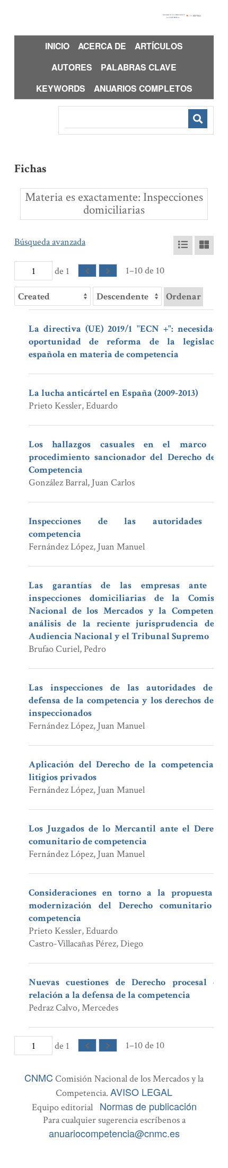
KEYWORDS (60, 88)
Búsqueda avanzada (49, 242)
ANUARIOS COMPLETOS (143, 88)
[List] (182, 245)
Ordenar (183, 296)
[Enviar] (197, 118)
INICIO (57, 46)
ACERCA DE (102, 46)
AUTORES (71, 67)
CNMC (38, 1077)
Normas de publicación (148, 1106)
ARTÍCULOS (159, 46)
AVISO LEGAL (141, 1092)
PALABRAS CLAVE (139, 67)
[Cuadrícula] (204, 245)
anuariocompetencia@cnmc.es (114, 1133)
